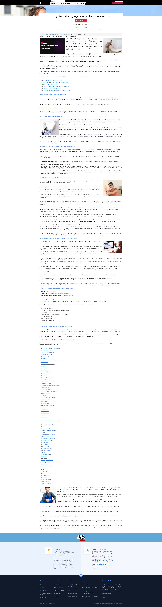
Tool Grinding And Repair (46, 466)
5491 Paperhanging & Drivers (67, 295)
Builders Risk (44, 358)
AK (103, 597)
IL (105, 586)
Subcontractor (44, 456)
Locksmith (43, 422)
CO (110, 584)
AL (103, 584)
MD (117, 586)
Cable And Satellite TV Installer (48, 364)
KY (110, 586)
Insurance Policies (65, 3)
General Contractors (45, 399)
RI (116, 589)
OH (109, 589)
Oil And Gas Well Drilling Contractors (49, 424)
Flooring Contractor (45, 393)
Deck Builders (44, 375)
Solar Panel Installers (45, 450)
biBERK (110, 553)
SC (118, 589)
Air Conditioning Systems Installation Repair (51, 348)
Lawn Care (43, 418)
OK (111, 589)
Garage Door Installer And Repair (48, 397)
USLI (102, 565)
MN (103, 587)
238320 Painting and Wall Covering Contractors (58, 293)
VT (110, 591)
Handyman (43, 407)
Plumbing (43, 432)
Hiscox (110, 557)
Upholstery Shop (44, 471)
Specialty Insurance (59, 590)
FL (118, 584)
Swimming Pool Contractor (47, 460)
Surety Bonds (44, 458)
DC (114, 584)
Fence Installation (45, 387)
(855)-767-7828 (119, 1)
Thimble (107, 564)
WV (116, 591)
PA (115, 589)
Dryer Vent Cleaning (45, 379)
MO (105, 587)
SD (120, 589)
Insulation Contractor (45, 413)
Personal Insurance (58, 587)
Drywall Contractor (45, 381)
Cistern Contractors (45, 370)
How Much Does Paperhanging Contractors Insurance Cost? (54, 82)
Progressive (98, 563)
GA (120, 584)
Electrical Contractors (46, 383)
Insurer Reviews (58, 584)
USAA (98, 565)
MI (120, 586)
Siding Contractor (45, 446)
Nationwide (99, 560)
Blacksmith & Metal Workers (47, 352)
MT (109, 587)
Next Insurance (106, 560)
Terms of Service (43, 603)
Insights (75, 3)
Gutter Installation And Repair (47, 405)
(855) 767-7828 (82, 27)
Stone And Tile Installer (46, 454)
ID (103, 586)
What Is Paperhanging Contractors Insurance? (51, 80)
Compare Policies (86, 584)
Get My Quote (117, 3)
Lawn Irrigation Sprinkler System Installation (51, 420)
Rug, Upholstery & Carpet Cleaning (48, 438)
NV (117, 587)
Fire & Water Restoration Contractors (49, 391)
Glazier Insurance (45, 403)
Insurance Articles (72, 596)
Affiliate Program (44, 590)
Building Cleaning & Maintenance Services (50, 360)
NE (115, 587)
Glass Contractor (44, 401)
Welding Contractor (45, 477)
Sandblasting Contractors (46, 440)
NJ (103, 589)
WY (119, 591)
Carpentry (43, 366)
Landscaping (44, 417)
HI (105, 597)
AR (105, 584)
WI (114, 591)
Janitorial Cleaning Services (47, 415)
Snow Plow (43, 452)
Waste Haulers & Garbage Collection (49, 473)
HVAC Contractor (45, 411)
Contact (42, 587)
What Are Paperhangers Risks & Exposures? (50, 88)
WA (112, 591)
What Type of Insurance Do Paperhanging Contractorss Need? (55, 86)
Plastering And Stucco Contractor (48, 430)
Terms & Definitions (73, 593)
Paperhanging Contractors (47, 428)
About (82, 3)
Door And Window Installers (47, 377)
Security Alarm (44, 442)
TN (103, 591)
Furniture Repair (44, 395)
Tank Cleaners (44, 464)
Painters (43, 426)
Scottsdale (108, 563)
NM (105, 589)
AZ (106, 584)
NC (111, 587)
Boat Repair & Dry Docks (46, 354)
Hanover (106, 557)
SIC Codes (56, 596)
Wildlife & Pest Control (46, 479)
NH (119, 587)
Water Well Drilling (45, 475)
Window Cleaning (45, 481)
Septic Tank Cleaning (45, 444)
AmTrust (94, 553)
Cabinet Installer (44, 362)
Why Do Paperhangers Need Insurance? (50, 84)
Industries (54, 3)
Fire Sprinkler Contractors (47, 389)
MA (114, 586)
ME (119, 586)
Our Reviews (43, 597)
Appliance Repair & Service (47, 350)
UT (106, 591)
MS (107, 587)
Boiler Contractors (45, 356)
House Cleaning (44, 409)
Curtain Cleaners (44, 373)
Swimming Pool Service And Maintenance (50, 462)
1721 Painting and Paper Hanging (53, 291)
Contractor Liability (45, 371)
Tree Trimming (44, 469)
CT (112, 584)
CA (108, 584)
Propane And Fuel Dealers (47, 436)
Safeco (103, 563)
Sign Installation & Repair (46, 448)
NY (107, 589)
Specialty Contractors (46, 483)
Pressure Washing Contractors (48, 434)
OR (113, 589)
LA (112, 586)
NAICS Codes (57, 593)
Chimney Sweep (44, 368)
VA (108, 591)
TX (104, 591)
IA (104, 586)
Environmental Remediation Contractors (50, 385)
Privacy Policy (52, 603)
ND (113, 587)
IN (107, 586)
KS (109, 586)
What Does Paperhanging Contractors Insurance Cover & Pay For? (56, 90)
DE (116, 584)
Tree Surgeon (44, 467)
